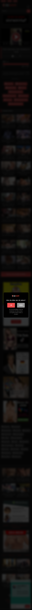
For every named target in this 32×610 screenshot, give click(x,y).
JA (11, 305)
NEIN (21, 305)
